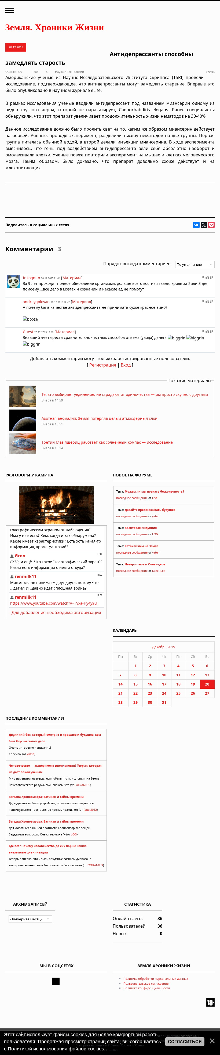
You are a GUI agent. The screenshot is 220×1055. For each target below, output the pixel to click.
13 (207, 674)
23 (150, 693)
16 (150, 684)
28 (120, 702)
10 (164, 674)
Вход (126, 365)
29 (135, 702)
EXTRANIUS (82, 785)
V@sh (30, 754)
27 (207, 693)
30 (150, 702)
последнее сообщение (132, 498)
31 (164, 702)
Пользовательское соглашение (145, 983)
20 (207, 684)
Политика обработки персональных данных (155, 979)
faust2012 (90, 810)
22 (135, 693)
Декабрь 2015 (163, 646)
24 (164, 693)
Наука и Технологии (69, 72)
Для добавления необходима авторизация (56, 612)
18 (178, 684)
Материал (72, 277)
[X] (204, 225)
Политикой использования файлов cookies (56, 1049)
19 (193, 684)
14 (120, 684)
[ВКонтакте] (196, 225)
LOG (155, 534)
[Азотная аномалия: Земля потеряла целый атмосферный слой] (22, 429)
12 (193, 674)
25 (178, 693)
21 (120, 693)
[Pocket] (211, 225)
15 (135, 684)
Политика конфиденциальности (146, 988)
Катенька (158, 571)
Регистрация (102, 365)
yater (155, 516)
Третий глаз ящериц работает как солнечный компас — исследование (107, 442)
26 (193, 693)
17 (164, 684)
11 (178, 674)
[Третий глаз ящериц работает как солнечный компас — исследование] (22, 453)
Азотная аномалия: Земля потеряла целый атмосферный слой (99, 418)
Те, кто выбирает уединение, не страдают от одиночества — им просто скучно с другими (125, 394)
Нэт (154, 498)
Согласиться (185, 1041)
